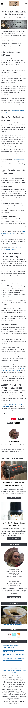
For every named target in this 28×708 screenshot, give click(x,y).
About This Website (14, 597)
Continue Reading (14, 498)
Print (10, 423)
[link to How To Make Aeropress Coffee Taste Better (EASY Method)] (14, 470)
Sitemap (4, 670)
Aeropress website (18, 159)
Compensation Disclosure (14, 670)
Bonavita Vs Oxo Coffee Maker (11, 645)
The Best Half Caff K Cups (10, 647)
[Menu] (2, 4)
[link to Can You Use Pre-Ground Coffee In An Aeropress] (14, 511)
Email (20, 419)
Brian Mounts (14, 441)
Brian (23, 17)
